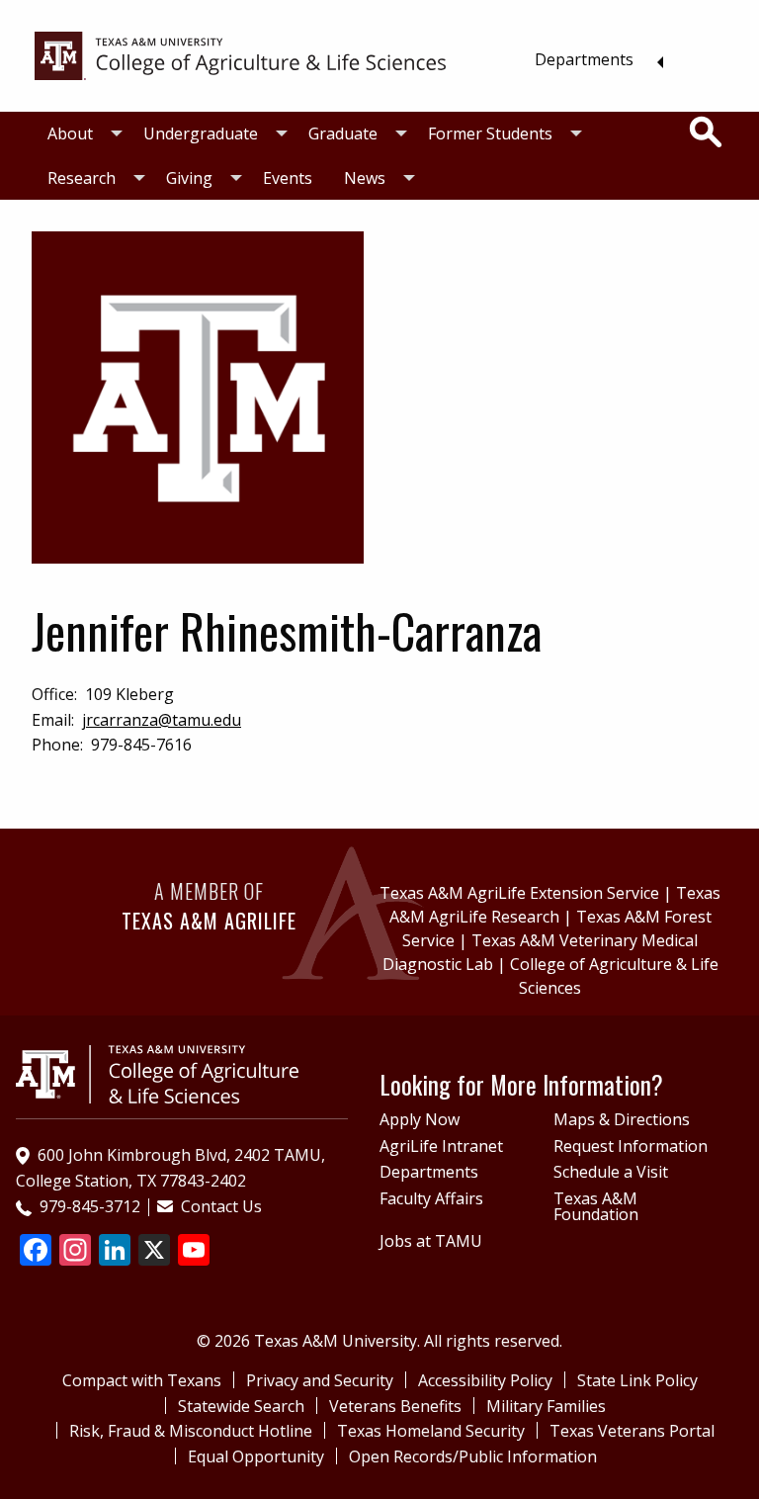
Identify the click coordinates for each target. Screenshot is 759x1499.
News (364, 178)
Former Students (490, 133)
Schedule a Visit (610, 1172)
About (70, 133)
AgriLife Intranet (441, 1146)
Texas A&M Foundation (595, 1206)
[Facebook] (35, 1252)
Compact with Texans (141, 1380)
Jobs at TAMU (431, 1241)
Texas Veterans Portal (632, 1431)
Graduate (343, 133)
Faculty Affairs (431, 1198)
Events (287, 178)
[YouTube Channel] (193, 1252)
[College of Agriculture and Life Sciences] (157, 1073)
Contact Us (221, 1206)
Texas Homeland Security (431, 1431)
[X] (154, 1252)
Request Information (630, 1146)
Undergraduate (200, 133)
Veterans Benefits (395, 1406)
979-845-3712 (90, 1206)
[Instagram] (75, 1252)
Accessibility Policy (485, 1380)
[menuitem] (593, 59)
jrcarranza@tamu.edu (161, 720)
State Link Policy (637, 1380)
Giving (189, 178)
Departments (584, 59)
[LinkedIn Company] (114, 1252)
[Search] (705, 132)
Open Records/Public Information (473, 1456)
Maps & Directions (621, 1119)
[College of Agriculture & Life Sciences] (240, 54)
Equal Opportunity (256, 1456)
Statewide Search (241, 1406)
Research (81, 178)
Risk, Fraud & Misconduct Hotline (190, 1431)
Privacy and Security (319, 1380)
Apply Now (420, 1119)
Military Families (546, 1406)
